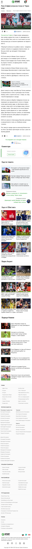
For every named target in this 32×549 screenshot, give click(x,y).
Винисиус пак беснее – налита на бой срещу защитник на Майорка (22, 294)
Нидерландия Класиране (6, 424)
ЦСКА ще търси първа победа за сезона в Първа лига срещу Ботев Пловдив (8, 255)
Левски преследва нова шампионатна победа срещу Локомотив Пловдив (8, 238)
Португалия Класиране (6, 431)
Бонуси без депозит (5, 498)
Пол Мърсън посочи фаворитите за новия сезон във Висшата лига (20, 358)
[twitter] (20, 543)
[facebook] (8, 543)
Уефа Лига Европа (22, 394)
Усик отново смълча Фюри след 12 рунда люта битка (22, 311)
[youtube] (12, 543)
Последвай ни (18, 31)
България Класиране (5, 411)
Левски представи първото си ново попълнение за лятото (22, 254)
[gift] (25, 2)
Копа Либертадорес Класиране (23, 420)
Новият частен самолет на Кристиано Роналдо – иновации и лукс (23, 278)
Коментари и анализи (23, 403)
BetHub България (6, 487)
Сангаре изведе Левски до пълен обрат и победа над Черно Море (20, 176)
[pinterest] (24, 543)
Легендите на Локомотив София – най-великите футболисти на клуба (20, 169)
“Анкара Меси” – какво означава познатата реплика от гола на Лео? (8, 278)
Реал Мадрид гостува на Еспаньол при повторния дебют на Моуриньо (21, 351)
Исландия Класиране (5, 439)
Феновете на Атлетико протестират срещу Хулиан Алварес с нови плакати (19, 334)
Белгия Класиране (20, 427)
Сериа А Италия (6, 401)
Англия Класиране (5, 414)
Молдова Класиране (5, 452)
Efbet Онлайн (5, 469)
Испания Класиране (5, 418)
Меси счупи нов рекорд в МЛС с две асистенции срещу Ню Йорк (8, 294)
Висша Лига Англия (6, 396)
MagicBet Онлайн (6, 484)
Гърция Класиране (20, 433)
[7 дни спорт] (16, 1)
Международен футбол (23, 399)
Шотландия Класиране (6, 426)
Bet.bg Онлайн (21, 471)
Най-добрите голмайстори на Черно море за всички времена (20, 184)
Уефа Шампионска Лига (23, 392)
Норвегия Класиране (5, 454)
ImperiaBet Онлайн (22, 484)
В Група (4, 392)
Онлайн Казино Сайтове (6, 504)
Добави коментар (26, 31)
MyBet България (22, 489)
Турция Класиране (5, 433)
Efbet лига (9, 10)
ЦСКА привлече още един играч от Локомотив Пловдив (7, 222)
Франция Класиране (5, 422)
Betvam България (6, 480)
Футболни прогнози (5, 508)
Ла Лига (4, 399)
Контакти (3, 519)
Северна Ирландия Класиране (8, 460)
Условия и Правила (5, 526)
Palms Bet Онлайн (6, 471)
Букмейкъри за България (7, 500)
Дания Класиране (5, 437)
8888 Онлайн (21, 469)
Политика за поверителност (7, 524)
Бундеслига (5, 403)
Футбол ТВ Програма (6, 513)
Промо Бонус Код (5, 496)
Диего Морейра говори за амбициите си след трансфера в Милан (20, 325)
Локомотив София (6, 35)
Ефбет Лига (5, 388)
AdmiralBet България (23, 482)
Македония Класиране (6, 449)
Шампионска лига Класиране (22, 411)
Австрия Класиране (20, 425)
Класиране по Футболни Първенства (9, 510)
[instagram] (16, 543)
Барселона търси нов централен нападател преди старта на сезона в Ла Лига (21, 376)
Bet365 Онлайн (5, 473)
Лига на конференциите (23, 396)
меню (2, 2)
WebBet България (22, 487)
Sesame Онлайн (22, 467)
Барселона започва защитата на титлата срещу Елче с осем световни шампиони (20, 342)
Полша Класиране (5, 456)
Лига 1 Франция (22, 390)
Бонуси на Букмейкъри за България (9, 502)
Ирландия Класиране (5, 441)
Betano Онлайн (5, 467)
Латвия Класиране (5, 445)
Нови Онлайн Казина (6, 506)
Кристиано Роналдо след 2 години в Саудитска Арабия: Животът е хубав (8, 311)
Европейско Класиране (21, 416)
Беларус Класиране (20, 429)
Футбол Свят (21, 388)
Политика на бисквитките (7, 528)
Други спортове (22, 401)
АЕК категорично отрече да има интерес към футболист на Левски (23, 222)
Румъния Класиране (5, 458)
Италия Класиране (5, 420)
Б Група (4, 390)
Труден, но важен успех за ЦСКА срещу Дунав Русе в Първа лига (23, 237)
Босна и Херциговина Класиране (23, 431)
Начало (3, 10)
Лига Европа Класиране (21, 414)
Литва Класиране (5, 447)
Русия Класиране (5, 428)
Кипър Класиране (5, 443)
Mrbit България (5, 482)
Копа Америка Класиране (22, 418)
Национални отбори (6, 394)
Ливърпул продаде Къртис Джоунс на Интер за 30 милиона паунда (20, 368)
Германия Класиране (5, 416)
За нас (2, 522)
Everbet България (22, 480)
